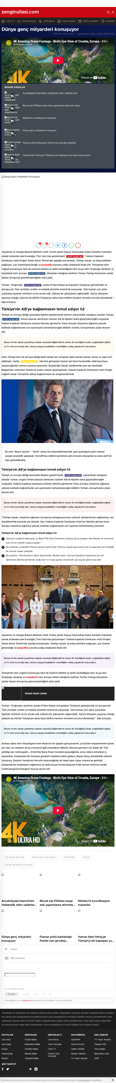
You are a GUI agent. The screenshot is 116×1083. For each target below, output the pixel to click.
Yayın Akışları (68, 21)
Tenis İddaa (99, 1049)
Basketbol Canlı (101, 1054)
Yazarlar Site (100, 1044)
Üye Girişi (6, 1040)
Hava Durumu (29, 21)
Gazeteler (75, 1040)
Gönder (12, 994)
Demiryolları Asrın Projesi (44, 857)
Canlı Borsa (49, 21)
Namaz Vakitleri (90, 21)
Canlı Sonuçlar (54, 1044)
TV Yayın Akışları (79, 1058)
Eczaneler (111, 21)
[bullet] (38, 994)
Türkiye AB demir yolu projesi (19, 865)
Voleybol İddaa (32, 1058)
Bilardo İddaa (31, 1054)
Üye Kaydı (6, 1044)
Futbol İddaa (31, 1040)
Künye (5, 1049)
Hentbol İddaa (31, 1049)
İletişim (5, 1058)
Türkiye (86, 857)
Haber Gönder (78, 1049)
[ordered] (35, 994)
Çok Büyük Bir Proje (14, 857)
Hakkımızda (7, 1054)
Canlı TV (10, 21)
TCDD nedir (69, 857)
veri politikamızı (84, 1080)
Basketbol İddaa (32, 1044)
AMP (96, 1058)
